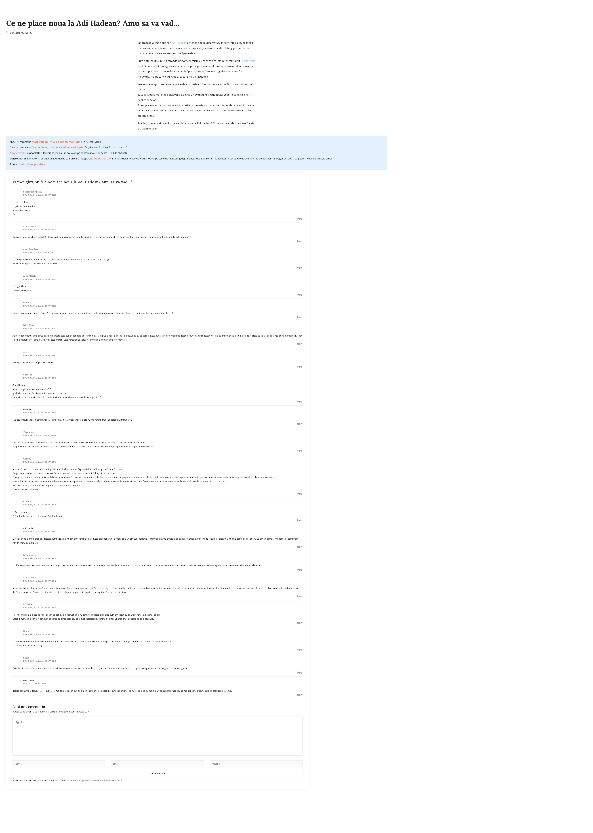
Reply (299, 218)
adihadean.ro (16, 32)
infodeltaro (29, 555)
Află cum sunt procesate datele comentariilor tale (94, 780)
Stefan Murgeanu (32, 191)
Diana (26, 631)
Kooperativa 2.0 (101, 158)
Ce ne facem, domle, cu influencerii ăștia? (59, 147)
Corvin (27, 458)
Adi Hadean (179, 43)
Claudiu (27, 501)
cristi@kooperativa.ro (34, 164)
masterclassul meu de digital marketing (57, 142)
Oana (26, 302)
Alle (25, 352)
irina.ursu (28, 325)
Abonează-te (18, 153)
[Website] (256, 764)
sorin (26, 657)
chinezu (28, 32)
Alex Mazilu (29, 275)
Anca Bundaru (31, 249)
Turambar (28, 432)
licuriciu (28, 604)
